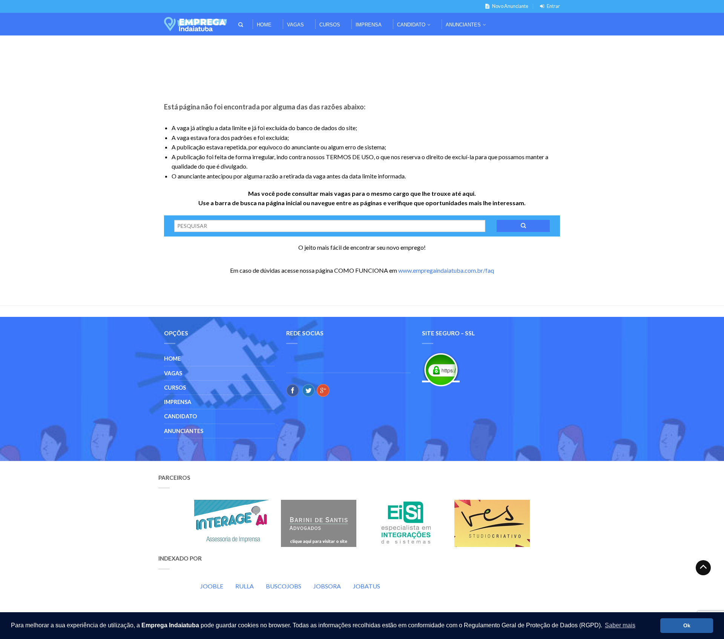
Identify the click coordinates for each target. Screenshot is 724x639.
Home (264, 25)
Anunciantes (463, 25)
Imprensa (369, 25)
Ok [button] (686, 625)
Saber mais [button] (620, 625)
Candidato (411, 25)
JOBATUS (366, 586)
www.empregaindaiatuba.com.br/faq (446, 270)
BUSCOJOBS (283, 586)
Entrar (553, 6)
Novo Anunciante (510, 6)
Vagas (295, 25)
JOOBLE (211, 586)
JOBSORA (327, 586)
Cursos (329, 25)
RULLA (244, 586)
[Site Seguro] (441, 369)
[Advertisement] (362, 46)
